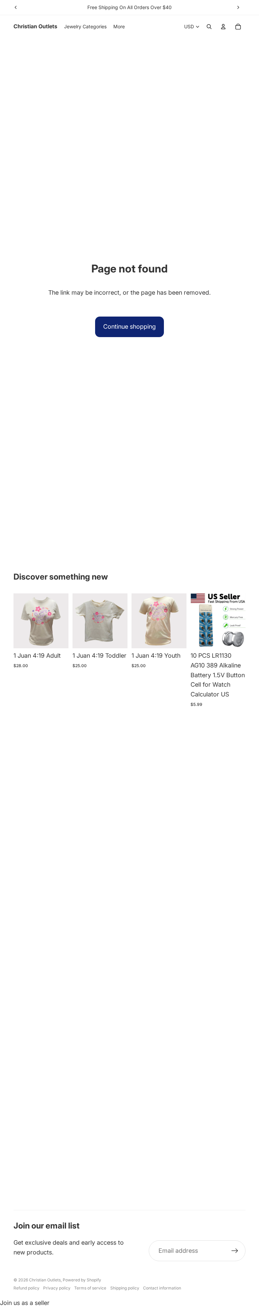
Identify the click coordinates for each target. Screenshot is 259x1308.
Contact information (162, 1287)
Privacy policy (56, 1287)
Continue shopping (129, 326)
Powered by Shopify (82, 1279)
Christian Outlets (45, 1279)
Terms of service (90, 1287)
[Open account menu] (223, 26)
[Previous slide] (15, 7)
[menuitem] (119, 26)
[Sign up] (234, 1250)
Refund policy (26, 1287)
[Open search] (209, 26)
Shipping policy (124, 1287)
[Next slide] (238, 7)
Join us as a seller (25, 1302)
